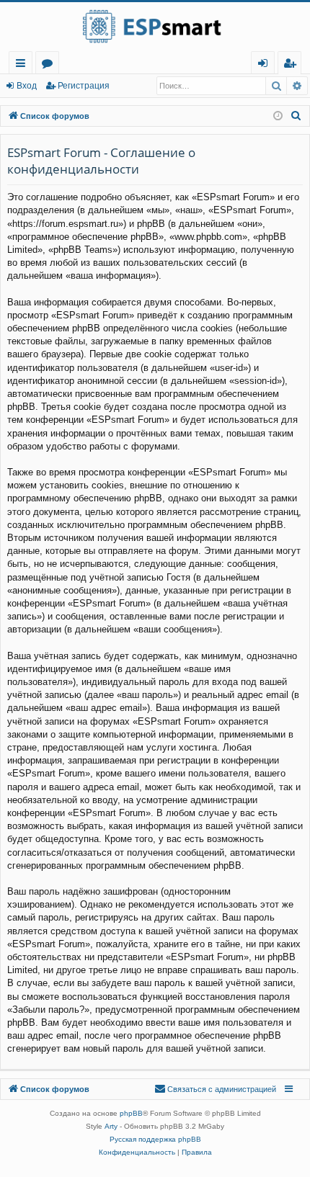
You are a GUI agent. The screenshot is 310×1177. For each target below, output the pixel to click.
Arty (111, 1126)
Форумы (50, 65)
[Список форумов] (155, 26)
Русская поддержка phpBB (155, 1139)
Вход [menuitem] (265, 65)
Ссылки (23, 65)
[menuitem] (289, 63)
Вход (27, 86)
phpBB (131, 1113)
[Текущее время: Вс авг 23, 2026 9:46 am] (278, 116)
